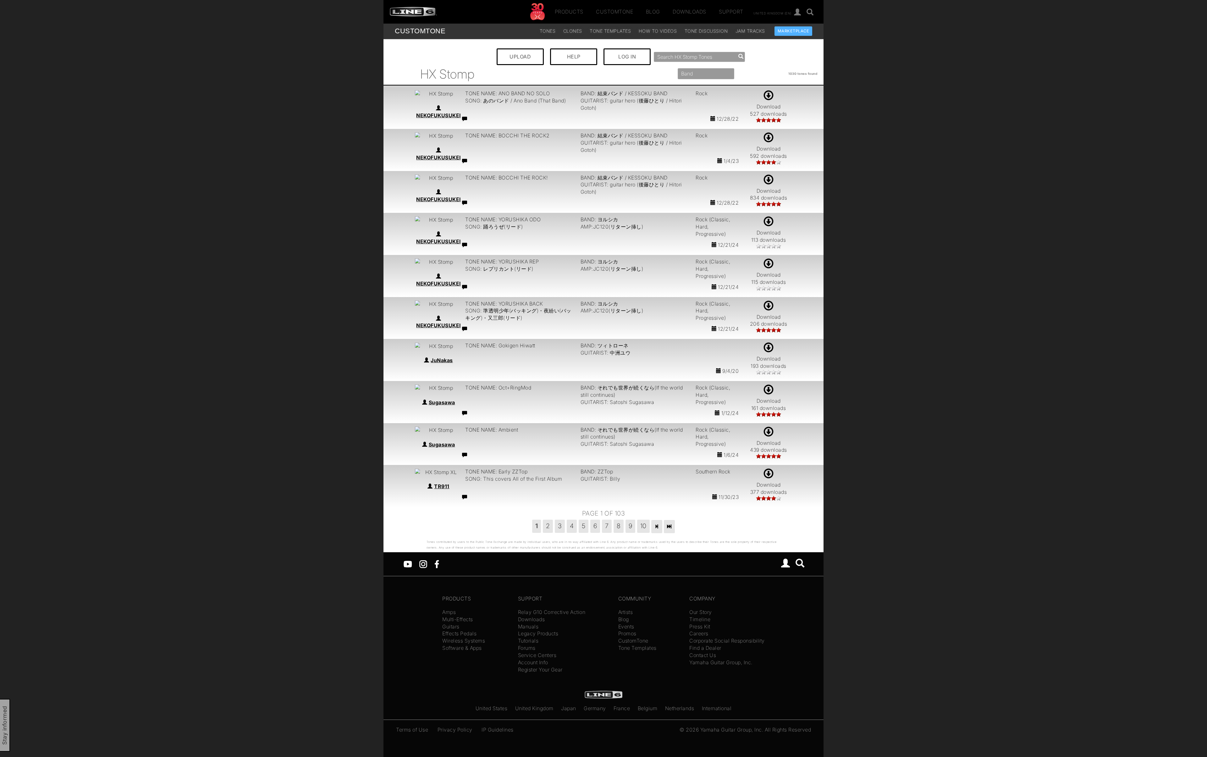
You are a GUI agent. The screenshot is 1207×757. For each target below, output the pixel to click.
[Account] (797, 12)
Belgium (648, 708)
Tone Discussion (706, 31)
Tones (548, 31)
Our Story (700, 612)
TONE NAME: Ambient (491, 430)
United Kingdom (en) (772, 13)
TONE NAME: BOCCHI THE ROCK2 (507, 135)
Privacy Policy (455, 730)
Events (626, 626)
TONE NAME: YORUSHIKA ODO (503, 219)
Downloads (689, 11)
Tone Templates (610, 31)
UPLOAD (520, 56)
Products (569, 11)
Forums (527, 648)
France (622, 708)
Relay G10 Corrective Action (552, 612)
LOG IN (627, 56)
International (717, 708)
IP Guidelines (498, 730)
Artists (625, 612)
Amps (449, 612)
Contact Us (702, 655)
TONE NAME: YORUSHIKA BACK (504, 304)
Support (731, 11)
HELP (574, 56)
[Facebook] (437, 564)
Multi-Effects (457, 619)
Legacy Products (538, 633)
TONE (420, 31)
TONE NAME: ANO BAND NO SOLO (507, 93)
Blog (653, 11)
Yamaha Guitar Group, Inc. (720, 662)
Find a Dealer (705, 648)
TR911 (441, 486)
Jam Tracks (750, 31)
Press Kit (699, 626)
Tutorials (528, 641)
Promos (627, 633)
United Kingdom (534, 708)
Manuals (528, 626)
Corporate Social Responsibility (727, 641)
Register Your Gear (540, 669)
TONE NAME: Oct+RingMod (498, 387)
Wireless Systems (463, 641)
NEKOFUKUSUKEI (438, 115)
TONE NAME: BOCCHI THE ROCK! (506, 177)
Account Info (533, 662)
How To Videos (658, 31)
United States (492, 708)
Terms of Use (412, 730)
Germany (595, 708)
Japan (568, 708)
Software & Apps (462, 648)
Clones (572, 31)
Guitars (451, 626)
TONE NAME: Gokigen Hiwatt (500, 345)
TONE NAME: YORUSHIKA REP (502, 261)
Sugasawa (442, 402)
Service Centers (537, 655)
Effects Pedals (459, 633)
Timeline (699, 619)
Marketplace (793, 31)
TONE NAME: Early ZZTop (496, 471)
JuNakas (442, 360)
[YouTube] (408, 564)
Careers (698, 633)
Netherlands (679, 708)
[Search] (810, 12)
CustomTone (614, 11)
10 (643, 526)
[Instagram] (423, 564)
